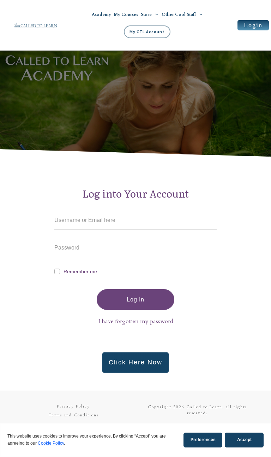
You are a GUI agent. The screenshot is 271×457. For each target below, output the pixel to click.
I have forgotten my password (135, 321)
